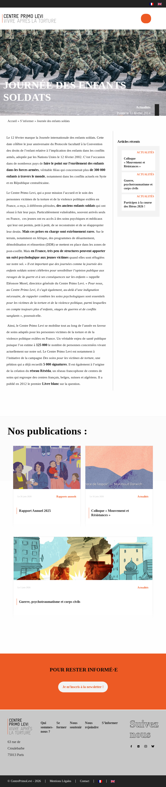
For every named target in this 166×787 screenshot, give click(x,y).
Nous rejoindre (92, 725)
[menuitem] (151, 4)
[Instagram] (145, 746)
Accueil (12, 121)
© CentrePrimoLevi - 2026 (24, 781)
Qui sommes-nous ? (47, 727)
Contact (84, 781)
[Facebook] (131, 746)
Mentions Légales (60, 781)
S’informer (27, 121)
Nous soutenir (76, 725)
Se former (61, 725)
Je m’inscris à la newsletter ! (83, 687)
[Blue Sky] (153, 746)
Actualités (143, 107)
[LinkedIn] (138, 746)
